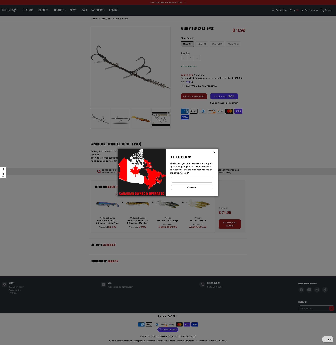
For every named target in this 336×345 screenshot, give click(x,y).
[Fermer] (214, 152)
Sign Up (3, 172)
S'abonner (192, 187)
